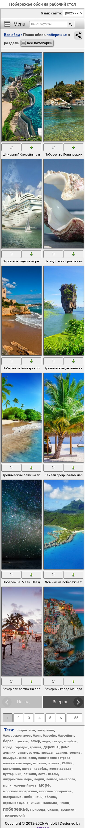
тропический (14, 815)
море (44, 785)
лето (42, 774)
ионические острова (54, 758)
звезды (47, 752)
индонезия (27, 758)
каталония (11, 768)
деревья (51, 747)
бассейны (66, 735)
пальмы (50, 802)
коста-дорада (60, 768)
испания (39, 763)
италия (54, 763)
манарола (67, 779)
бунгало (22, 741)
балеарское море (17, 735)
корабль (40, 768)
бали (37, 735)
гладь (57, 741)
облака (50, 797)
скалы (52, 809)
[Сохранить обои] (31, 147)
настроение (12, 797)
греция (35, 747)
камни (67, 763)
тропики (67, 809)
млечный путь (25, 785)
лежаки (30, 774)
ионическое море (17, 763)
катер (26, 768)
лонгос (51, 779)
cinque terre (26, 730)
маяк (7, 785)
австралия (45, 730)
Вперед (60, 701)
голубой (70, 741)
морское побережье (55, 791)
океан (35, 803)
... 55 (74, 718)
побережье (15, 809)
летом (53, 774)
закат (22, 752)
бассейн (49, 735)
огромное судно (15, 803)
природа (37, 809)
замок (34, 752)
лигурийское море (17, 779)
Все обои (12, 34)
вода (46, 741)
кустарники (12, 774)
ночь (38, 797)
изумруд (10, 758)
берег (8, 741)
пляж (64, 802)
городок (21, 747)
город (7, 747)
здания (61, 752)
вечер (35, 741)
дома (65, 747)
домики (9, 752)
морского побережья (20, 791)
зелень (75, 752)
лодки (39, 779)
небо (28, 796)
